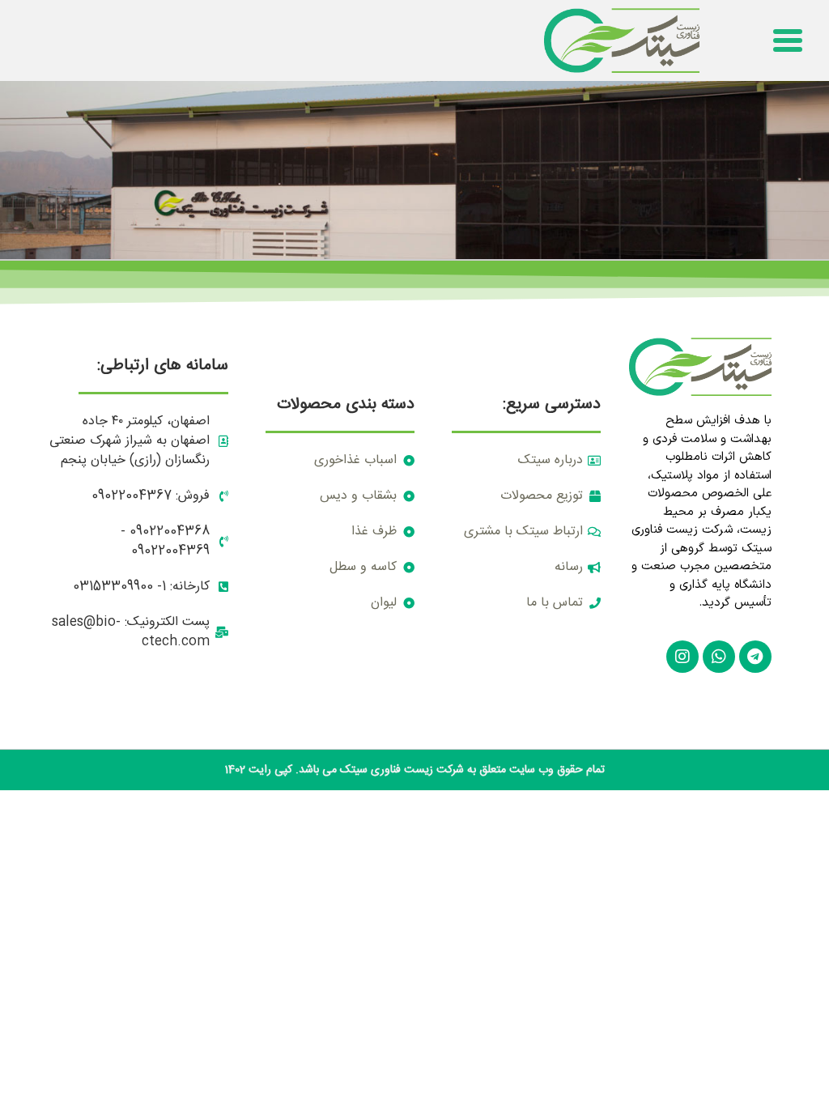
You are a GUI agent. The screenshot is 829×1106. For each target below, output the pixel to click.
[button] (787, 40)
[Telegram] (755, 656)
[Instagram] (682, 656)
